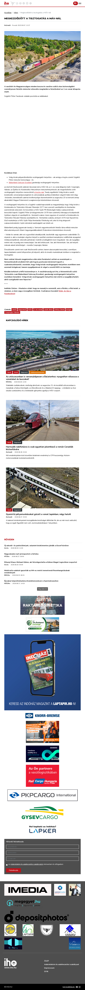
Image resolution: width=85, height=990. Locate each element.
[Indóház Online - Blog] (20, 3)
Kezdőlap (8, 12)
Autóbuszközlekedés (37, 372)
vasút (14, 309)
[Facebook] (77, 987)
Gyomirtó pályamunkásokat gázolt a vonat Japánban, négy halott (38, 514)
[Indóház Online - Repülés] (13, 3)
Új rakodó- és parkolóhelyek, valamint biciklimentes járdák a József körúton (36, 545)
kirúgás (69, 309)
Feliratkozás (13, 870)
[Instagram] (79, 987)
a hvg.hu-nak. (39, 192)
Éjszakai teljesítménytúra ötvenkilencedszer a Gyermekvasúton (31, 581)
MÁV (30, 309)
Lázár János (48, 309)
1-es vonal (38, 309)
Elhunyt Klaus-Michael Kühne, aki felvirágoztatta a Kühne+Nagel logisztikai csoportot (40, 562)
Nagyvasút (24, 372)
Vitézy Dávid (59, 309)
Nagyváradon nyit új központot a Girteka (21, 554)
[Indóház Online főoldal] (30, 3)
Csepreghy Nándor (12, 312)
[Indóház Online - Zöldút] (24, 3)
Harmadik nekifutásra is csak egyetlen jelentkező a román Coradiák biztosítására (39, 448)
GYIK (46, 971)
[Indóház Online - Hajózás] (27, 3)
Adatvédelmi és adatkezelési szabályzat (61, 964)
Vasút (9, 372)
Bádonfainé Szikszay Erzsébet (20, 182)
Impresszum (49, 968)
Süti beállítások (69, 987)
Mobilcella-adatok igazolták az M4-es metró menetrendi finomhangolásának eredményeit (37, 571)
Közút (16, 372)
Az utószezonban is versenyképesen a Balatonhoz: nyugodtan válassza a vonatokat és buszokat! (42, 378)
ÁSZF (46, 961)
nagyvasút (22, 309)
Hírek (16, 12)
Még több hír (42, 589)
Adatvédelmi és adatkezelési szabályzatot (27, 864)
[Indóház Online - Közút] (17, 3)
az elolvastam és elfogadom (35, 864)
